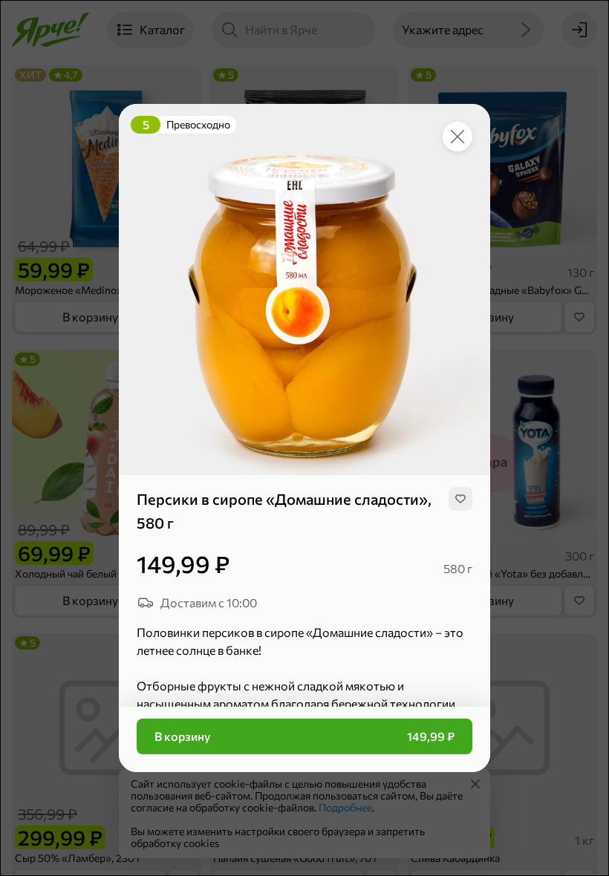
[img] (460, 499)
